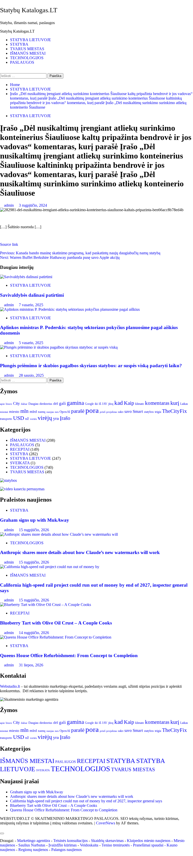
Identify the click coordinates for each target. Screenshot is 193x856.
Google (89, 404)
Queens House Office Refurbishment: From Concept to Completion (69, 655)
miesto (14, 412)
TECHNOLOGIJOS (26, 58)
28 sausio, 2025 (31, 375)
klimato (139, 404)
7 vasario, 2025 (31, 305)
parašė (77, 411)
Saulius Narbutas (31, 845)
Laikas (184, 404)
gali (62, 403)
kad (118, 403)
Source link (9, 244)
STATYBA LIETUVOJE (30, 40)
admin (9, 205)
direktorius (45, 404)
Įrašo (65, 418)
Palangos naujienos (66, 849)
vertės (33, 418)
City (16, 403)
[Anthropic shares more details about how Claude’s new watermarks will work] (59, 534)
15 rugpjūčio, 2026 (34, 530)
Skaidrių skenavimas (107, 840)
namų (41, 412)
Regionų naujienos (33, 849)
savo (128, 411)
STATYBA (19, 44)
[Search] (1, 71)
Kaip (129, 403)
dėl (55, 404)
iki (96, 404)
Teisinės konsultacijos (70, 840)
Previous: (80, 253)
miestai (4, 411)
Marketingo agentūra (33, 840)
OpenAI (65, 412)
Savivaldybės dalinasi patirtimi (32, 295)
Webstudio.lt (10, 686)
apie (2, 403)
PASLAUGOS (22, 62)
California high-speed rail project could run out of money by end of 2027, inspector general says (86, 801)
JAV (104, 404)
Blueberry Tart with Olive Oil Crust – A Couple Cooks (56, 623)
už (27, 419)
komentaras (157, 403)
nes (57, 412)
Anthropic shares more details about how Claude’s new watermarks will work (80, 552)
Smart (138, 411)
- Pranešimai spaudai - (149, 845)
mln (24, 411)
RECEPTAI (19, 449)
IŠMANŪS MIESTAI (27, 53)
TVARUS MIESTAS (27, 49)
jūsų (110, 404)
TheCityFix (174, 411)
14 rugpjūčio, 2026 (34, 633)
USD (18, 418)
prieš (102, 412)
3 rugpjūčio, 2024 (33, 205)
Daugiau (33, 404)
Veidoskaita (89, 845)
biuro (9, 404)
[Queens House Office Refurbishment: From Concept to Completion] (55, 637)
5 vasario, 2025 (31, 343)
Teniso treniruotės (116, 845)
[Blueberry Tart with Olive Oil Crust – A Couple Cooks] (45, 604)
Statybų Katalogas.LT (28, 10)
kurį (174, 403)
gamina (75, 403)
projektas (111, 411)
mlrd (33, 412)
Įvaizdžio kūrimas (63, 845)
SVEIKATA (20, 463)
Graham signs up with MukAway (34, 520)
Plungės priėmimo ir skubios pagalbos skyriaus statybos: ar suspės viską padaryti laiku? (91, 365)
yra (56, 418)
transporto (6, 419)
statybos (149, 412)
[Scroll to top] (1, 827)
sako (120, 412)
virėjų (45, 418)
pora (92, 410)
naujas (50, 412)
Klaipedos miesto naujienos (148, 840)
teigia (158, 412)
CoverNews (105, 823)
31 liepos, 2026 (31, 665)
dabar (24, 404)
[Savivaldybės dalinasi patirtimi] (26, 277)
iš (100, 404)
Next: (60, 257)
